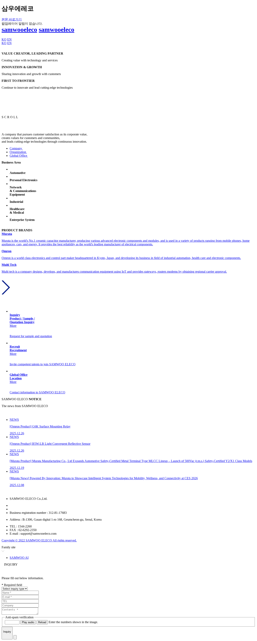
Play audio (28, 622)
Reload (42, 622)
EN (9, 39)
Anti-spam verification (19, 617)
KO (4, 39)
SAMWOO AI (19, 557)
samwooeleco (19, 29)
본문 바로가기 (12, 19)
